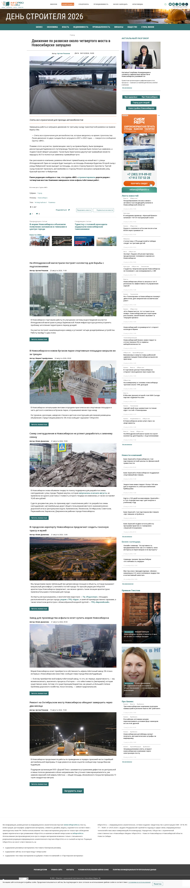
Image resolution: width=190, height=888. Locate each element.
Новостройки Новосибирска (141, 108)
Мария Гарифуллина (44, 358)
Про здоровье (131, 97)
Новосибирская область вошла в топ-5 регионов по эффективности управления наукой (140, 283)
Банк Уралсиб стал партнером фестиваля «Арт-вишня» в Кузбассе (141, 513)
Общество (133, 198)
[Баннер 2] (62, 241)
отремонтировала (86, 177)
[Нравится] (31, 214)
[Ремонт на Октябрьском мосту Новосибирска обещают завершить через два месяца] (73, 734)
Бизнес (125, 226)
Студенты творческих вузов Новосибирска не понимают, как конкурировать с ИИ (141, 270)
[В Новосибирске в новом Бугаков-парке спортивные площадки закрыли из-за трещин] (73, 382)
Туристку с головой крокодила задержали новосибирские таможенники (91, 226)
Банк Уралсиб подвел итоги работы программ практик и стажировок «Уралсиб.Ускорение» (138, 526)
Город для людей (141, 102)
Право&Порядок (138, 352)
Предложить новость (84, 210)
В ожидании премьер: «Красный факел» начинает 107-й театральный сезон (140, 216)
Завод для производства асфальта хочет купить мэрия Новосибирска (69, 617)
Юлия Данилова (42, 441)
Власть (125, 198)
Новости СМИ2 (35, 235)
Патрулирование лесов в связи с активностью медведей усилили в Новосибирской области (138, 202)
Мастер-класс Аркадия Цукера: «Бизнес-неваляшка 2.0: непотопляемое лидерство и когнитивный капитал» (141, 573)
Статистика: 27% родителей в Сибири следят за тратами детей (139, 242)
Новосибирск (43, 198)
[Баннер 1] (40, 241)
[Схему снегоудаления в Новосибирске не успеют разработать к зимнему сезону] (73, 465)
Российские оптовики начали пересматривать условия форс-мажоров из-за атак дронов (140, 721)
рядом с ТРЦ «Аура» (69, 599)
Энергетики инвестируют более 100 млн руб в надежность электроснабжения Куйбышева (140, 486)
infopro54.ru (78, 833)
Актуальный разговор (135, 38)
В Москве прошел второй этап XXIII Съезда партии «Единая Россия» (141, 396)
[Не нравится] (37, 214)
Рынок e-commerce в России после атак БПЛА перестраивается (140, 229)
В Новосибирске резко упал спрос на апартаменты (139, 422)
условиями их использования (140, 882)
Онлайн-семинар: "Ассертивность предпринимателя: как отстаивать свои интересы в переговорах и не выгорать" (140, 547)
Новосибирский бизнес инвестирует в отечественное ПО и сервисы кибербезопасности (139, 342)
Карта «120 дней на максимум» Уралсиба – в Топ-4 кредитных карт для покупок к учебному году (141, 500)
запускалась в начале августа (93, 493)
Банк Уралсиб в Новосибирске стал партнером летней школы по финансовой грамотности (141, 461)
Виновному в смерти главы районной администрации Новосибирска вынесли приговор (140, 357)
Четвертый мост (41, 202)
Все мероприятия (127, 584)
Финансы (126, 238)
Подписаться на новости (104, 210)
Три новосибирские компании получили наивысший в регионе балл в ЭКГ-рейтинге (141, 707)
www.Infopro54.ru (71, 825)
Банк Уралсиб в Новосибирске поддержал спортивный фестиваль (141, 474)
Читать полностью (39, 339)
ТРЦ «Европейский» (100, 602)
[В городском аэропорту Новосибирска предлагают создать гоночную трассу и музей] (73, 558)
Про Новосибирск (150, 97)
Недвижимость (135, 418)
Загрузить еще (73, 790)
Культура (126, 213)
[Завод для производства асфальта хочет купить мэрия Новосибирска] (73, 646)
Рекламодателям (180, 7)
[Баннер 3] (84, 241)
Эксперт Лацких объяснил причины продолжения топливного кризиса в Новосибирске (138, 256)
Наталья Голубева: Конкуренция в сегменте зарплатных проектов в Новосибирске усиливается (136, 74)
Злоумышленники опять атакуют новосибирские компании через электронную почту (137, 751)
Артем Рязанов (63, 53)
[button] (165, 4)
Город (72, 35)
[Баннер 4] (106, 241)
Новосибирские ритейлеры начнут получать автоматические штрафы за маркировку (139, 736)
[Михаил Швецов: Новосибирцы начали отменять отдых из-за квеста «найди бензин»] (141, 618)
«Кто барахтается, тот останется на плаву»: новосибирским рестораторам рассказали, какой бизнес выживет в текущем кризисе (139, 314)
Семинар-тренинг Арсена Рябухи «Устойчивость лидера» (137, 560)
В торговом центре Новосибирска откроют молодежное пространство (139, 371)
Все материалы (127, 88)
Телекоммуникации (130, 337)
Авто (125, 251)
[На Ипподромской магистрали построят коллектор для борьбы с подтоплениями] (73, 294)
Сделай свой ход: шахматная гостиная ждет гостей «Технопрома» (139, 409)
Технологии (145, 266)
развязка (51, 202)
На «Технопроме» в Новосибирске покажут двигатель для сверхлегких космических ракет (141, 298)
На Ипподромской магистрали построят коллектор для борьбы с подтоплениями (140, 435)
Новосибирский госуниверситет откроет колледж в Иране (141, 328)
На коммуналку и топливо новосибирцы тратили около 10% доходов (140, 383)
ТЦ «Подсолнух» (90, 597)
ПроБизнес (140, 704)
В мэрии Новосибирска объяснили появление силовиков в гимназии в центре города (48, 226)
